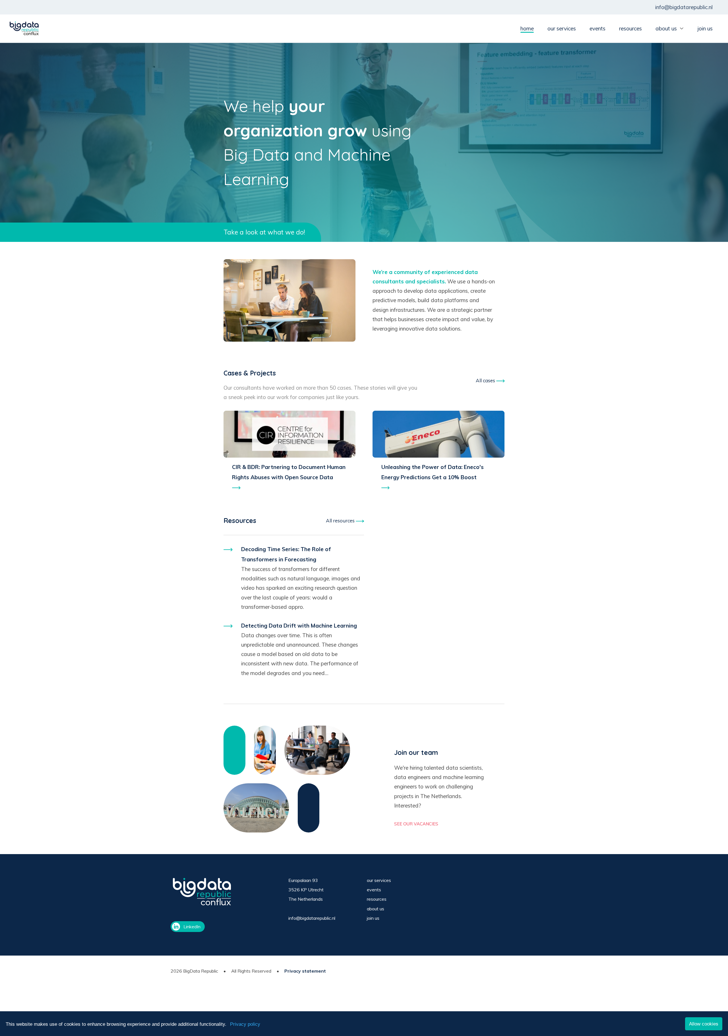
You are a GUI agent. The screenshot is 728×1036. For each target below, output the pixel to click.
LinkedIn (191, 926)
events (597, 28)
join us (705, 28)
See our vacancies (416, 824)
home (527, 28)
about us (666, 28)
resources (630, 28)
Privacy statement (305, 971)
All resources (341, 521)
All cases (486, 380)
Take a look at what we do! (264, 232)
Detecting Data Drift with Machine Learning (299, 625)
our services (561, 28)
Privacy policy (245, 1024)
